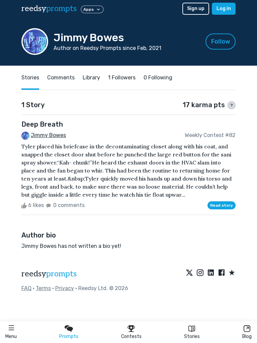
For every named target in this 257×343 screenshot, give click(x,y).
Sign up (195, 8)
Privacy (64, 288)
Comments (61, 77)
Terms (43, 288)
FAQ (26, 288)
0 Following (158, 77)
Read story (221, 205)
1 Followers (122, 77)
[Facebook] (222, 273)
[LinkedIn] (211, 273)
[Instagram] (200, 273)
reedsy (49, 8)
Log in (224, 8)
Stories (192, 336)
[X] (189, 273)
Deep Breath (42, 124)
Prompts (68, 336)
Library (91, 77)
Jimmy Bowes (48, 135)
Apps (88, 9)
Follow (220, 41)
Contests (131, 336)
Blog (247, 336)
